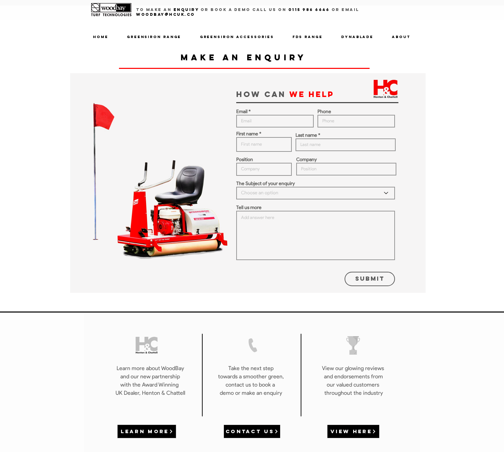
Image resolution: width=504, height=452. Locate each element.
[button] (154, 37)
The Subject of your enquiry (265, 183)
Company (306, 159)
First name (247, 134)
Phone (324, 111)
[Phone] (252, 345)
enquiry (186, 9)
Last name (306, 135)
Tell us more (249, 207)
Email (242, 111)
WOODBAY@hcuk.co (165, 14)
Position (244, 159)
